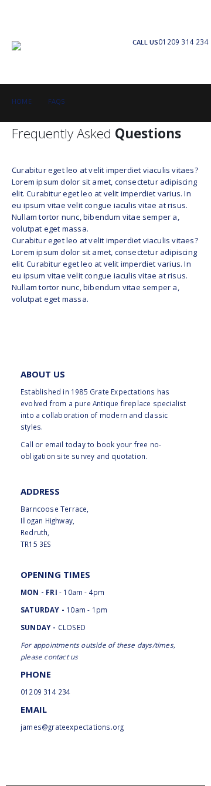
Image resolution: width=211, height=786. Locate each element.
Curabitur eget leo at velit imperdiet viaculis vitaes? (105, 170)
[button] (22, 26)
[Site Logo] (76, 56)
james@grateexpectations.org (72, 726)
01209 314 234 (183, 41)
